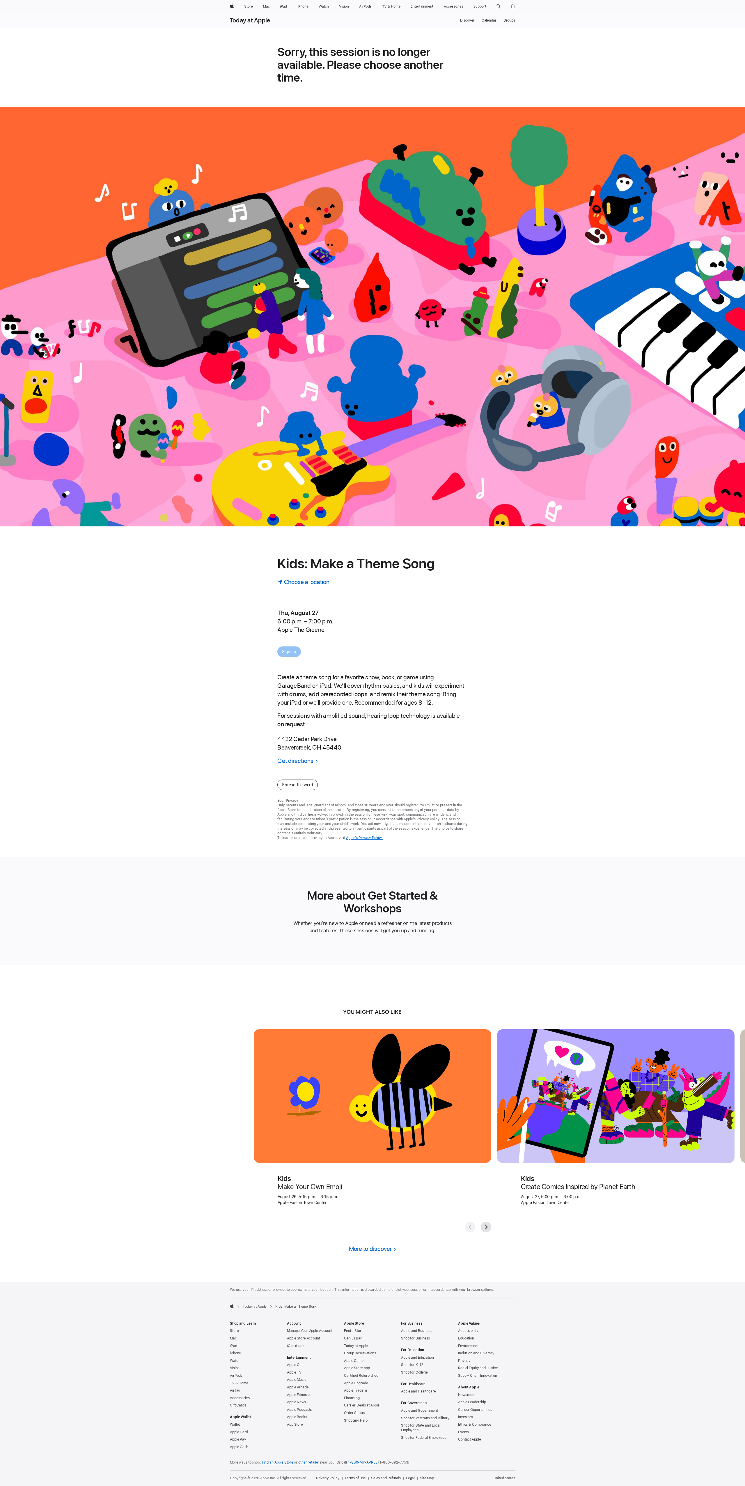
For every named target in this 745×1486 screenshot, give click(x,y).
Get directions (295, 760)
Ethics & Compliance (474, 1424)
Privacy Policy (327, 1478)
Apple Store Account (303, 1338)
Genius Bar (353, 1338)
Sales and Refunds (386, 1478)
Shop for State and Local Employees (421, 1427)
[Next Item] (486, 1227)
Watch (235, 1361)
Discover (467, 20)
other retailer (308, 1462)
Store (234, 1331)
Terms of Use (355, 1478)
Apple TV (294, 1372)
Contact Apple (469, 1439)
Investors (465, 1417)
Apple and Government (419, 1411)
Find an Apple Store (277, 1462)
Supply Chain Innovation (477, 1376)
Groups (509, 20)
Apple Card (239, 1432)
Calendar (489, 20)
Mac (233, 1338)
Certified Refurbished (361, 1376)
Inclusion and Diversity (476, 1353)
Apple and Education (417, 1357)
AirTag (235, 1390)
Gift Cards (238, 1405)
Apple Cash (239, 1447)
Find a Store (353, 1331)
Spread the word (297, 784)
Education (466, 1338)
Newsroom (466, 1395)
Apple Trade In (355, 1390)
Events (463, 1432)
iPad (233, 1346)
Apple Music (296, 1380)
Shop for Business (415, 1338)
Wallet (235, 1424)
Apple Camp (353, 1361)
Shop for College (414, 1372)
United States (504, 1478)
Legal (410, 1478)
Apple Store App (357, 1368)
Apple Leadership (472, 1402)
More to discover (370, 1248)
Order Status (354, 1413)
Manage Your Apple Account (309, 1331)
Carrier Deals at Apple (361, 1405)
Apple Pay (238, 1439)
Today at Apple (250, 20)
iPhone (235, 1353)
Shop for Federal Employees (423, 1438)
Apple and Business (416, 1331)
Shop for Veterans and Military (425, 1418)
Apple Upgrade (356, 1383)
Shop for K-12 (412, 1365)
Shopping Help (355, 1420)
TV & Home (239, 1383)
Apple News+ (297, 1402)
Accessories (240, 1398)
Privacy (464, 1361)
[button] (498, 6)
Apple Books (297, 1417)
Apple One (295, 1365)
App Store (295, 1424)
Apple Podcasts (299, 1410)
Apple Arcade (298, 1387)
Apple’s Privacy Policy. (364, 838)
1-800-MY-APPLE (362, 1462)
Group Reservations (360, 1353)
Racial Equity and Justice (478, 1368)
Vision (235, 1368)
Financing (352, 1398)
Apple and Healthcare (418, 1391)
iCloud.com (296, 1346)
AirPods (236, 1376)
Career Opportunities (475, 1410)
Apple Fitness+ (299, 1395)
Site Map (427, 1478)
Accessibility (468, 1331)
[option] (324, 621)
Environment (468, 1346)
